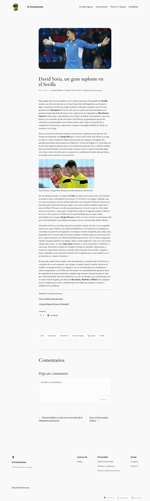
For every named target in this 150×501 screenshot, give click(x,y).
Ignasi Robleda (57, 90)
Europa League (78, 336)
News (73, 90)
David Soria (64, 336)
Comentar (103, 399)
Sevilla (101, 336)
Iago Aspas (91, 336)
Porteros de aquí (96, 90)
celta (42, 336)
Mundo (68, 90)
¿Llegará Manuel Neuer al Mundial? (54, 304)
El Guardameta (35, 6)
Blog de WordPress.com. (21, 487)
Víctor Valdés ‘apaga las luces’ (51, 299)
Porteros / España (82, 90)
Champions (52, 336)
